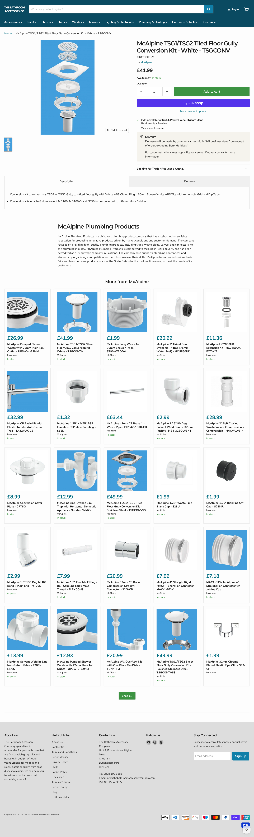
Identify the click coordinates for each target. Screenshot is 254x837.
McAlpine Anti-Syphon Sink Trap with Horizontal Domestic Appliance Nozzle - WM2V (76, 506)
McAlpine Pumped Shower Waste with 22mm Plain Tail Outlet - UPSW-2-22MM (75, 665)
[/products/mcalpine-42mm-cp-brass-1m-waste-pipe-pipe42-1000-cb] (127, 391)
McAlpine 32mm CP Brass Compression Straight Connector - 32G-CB (123, 585)
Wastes (77, 22)
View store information (152, 128)
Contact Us (58, 747)
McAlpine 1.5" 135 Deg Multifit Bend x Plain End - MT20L (27, 584)
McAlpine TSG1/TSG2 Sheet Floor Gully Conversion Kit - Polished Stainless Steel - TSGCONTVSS (175, 667)
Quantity (142, 83)
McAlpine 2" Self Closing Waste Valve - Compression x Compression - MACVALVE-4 (225, 427)
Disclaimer (58, 777)
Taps (62, 22)
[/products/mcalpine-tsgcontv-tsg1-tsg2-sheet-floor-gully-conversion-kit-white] (77, 312)
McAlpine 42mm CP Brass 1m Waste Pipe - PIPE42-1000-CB (127, 425)
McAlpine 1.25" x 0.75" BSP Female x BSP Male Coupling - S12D (76, 427)
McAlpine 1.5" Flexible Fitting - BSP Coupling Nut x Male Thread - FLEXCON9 (77, 585)
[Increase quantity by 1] (167, 91)
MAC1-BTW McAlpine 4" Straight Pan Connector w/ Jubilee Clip (223, 585)
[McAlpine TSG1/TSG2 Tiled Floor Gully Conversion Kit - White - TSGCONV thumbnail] (8, 144)
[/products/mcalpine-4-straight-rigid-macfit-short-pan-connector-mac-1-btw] (177, 550)
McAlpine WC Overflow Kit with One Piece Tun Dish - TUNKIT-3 (124, 665)
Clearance (209, 22)
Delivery (189, 181)
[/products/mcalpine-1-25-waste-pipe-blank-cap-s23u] (177, 470)
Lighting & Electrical (119, 22)
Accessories (12, 22)
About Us (57, 742)
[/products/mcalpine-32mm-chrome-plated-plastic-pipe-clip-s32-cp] (226, 629)
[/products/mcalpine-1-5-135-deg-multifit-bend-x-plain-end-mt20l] (27, 550)
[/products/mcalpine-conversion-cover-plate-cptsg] (27, 470)
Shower (46, 22)
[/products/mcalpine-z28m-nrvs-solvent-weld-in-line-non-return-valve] (27, 629)
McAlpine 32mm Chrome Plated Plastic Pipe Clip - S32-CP (225, 665)
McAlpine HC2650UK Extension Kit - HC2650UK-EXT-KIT (224, 347)
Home (8, 33)
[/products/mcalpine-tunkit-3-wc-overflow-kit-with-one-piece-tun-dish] (127, 629)
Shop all (127, 696)
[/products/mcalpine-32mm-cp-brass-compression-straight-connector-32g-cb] (127, 550)
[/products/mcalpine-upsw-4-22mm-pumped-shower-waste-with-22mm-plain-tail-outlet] (27, 312)
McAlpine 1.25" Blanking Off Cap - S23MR (224, 504)
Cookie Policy (59, 772)
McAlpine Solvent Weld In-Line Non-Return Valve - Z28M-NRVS (27, 665)
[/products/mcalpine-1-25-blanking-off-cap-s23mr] (226, 470)
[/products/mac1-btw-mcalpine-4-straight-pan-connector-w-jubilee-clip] (226, 550)
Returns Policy (60, 757)
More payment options (193, 111)
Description (66, 181)
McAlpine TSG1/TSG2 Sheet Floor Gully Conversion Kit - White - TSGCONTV (75, 347)
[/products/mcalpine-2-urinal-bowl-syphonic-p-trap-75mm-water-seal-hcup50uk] (177, 312)
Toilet (31, 22)
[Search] (208, 9)
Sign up (240, 756)
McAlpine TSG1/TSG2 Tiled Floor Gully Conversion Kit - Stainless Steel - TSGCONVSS (126, 506)
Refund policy (60, 787)
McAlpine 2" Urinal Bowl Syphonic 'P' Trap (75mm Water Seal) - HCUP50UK (173, 347)
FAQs (55, 767)
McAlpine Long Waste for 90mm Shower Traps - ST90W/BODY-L (123, 347)
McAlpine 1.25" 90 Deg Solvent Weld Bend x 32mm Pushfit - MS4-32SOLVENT (175, 427)
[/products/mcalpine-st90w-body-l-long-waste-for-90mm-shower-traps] (127, 312)
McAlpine (146, 62)
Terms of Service (61, 782)
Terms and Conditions (64, 752)
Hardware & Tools (184, 22)
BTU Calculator (60, 797)
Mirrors (94, 22)
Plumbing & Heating (152, 22)
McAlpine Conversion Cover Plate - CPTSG (24, 504)
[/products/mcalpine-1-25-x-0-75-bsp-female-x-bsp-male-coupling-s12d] (77, 391)
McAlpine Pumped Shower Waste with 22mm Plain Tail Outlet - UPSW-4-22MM (25, 347)
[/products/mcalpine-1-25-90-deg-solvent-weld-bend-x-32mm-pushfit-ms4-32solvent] (177, 391)
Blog (54, 792)
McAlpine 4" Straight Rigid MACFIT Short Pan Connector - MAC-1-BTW (176, 585)
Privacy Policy (60, 762)
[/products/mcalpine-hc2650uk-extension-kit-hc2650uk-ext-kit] (226, 312)
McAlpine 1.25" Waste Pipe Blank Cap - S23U (174, 504)
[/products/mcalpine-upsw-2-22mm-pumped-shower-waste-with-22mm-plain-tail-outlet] (77, 629)
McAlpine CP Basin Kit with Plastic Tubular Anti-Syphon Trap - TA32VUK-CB (25, 427)
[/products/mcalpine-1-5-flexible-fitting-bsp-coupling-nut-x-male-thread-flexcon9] (77, 550)
